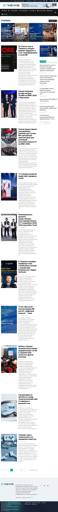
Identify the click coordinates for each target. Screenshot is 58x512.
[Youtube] (56, 1)
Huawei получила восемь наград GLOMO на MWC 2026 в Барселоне (27, 94)
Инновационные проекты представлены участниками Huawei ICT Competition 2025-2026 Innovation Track (27, 220)
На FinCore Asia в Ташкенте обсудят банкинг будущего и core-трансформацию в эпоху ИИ (27, 50)
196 (21, 470)
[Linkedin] (53, 1)
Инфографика (42, 10)
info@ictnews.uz (29, 497)
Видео (50, 10)
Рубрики (15, 10)
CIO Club (5, 14)
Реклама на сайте (36, 502)
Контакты (40, 1)
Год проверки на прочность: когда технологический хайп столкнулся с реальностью (27, 399)
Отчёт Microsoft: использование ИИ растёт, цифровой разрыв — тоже (26, 310)
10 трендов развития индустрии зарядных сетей (27, 176)
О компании (28, 1)
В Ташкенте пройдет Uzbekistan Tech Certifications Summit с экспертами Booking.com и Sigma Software (27, 266)
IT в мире (43, 61)
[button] (55, 12)
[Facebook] (51, 1)
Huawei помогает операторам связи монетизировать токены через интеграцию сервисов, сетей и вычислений (48, 79)
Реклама (35, 1)
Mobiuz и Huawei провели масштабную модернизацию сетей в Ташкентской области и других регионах (27, 351)
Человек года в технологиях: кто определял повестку (27, 437)
